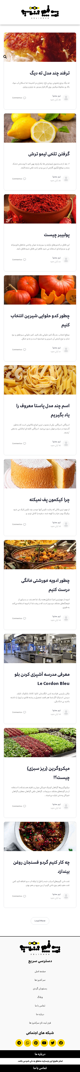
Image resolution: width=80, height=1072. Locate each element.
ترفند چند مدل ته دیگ (50, 73)
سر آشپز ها (40, 980)
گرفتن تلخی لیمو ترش (49, 154)
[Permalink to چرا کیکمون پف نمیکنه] (40, 473)
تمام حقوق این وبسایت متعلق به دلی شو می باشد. (40, 1061)
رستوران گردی (40, 989)
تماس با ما (40, 1006)
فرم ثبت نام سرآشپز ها (40, 1023)
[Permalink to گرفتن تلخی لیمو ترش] (40, 128)
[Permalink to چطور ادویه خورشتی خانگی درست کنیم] (40, 554)
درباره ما (40, 1014)
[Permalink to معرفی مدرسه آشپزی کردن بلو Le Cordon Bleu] (40, 648)
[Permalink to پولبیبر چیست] (40, 209)
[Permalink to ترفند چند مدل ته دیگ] (40, 47)
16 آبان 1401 (56, 526)
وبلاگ (40, 997)
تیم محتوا (56, 96)
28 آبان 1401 (55, 100)
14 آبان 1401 (55, 898)
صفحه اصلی (40, 971)
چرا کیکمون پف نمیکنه (49, 500)
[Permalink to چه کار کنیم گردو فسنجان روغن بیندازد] (40, 836)
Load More (40, 921)
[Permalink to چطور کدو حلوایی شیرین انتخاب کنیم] (40, 290)
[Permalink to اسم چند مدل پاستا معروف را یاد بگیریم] (40, 380)
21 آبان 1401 (56, 352)
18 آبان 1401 (56, 446)
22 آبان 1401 (55, 262)
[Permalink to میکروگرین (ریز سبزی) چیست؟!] (40, 742)
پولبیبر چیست (57, 235)
